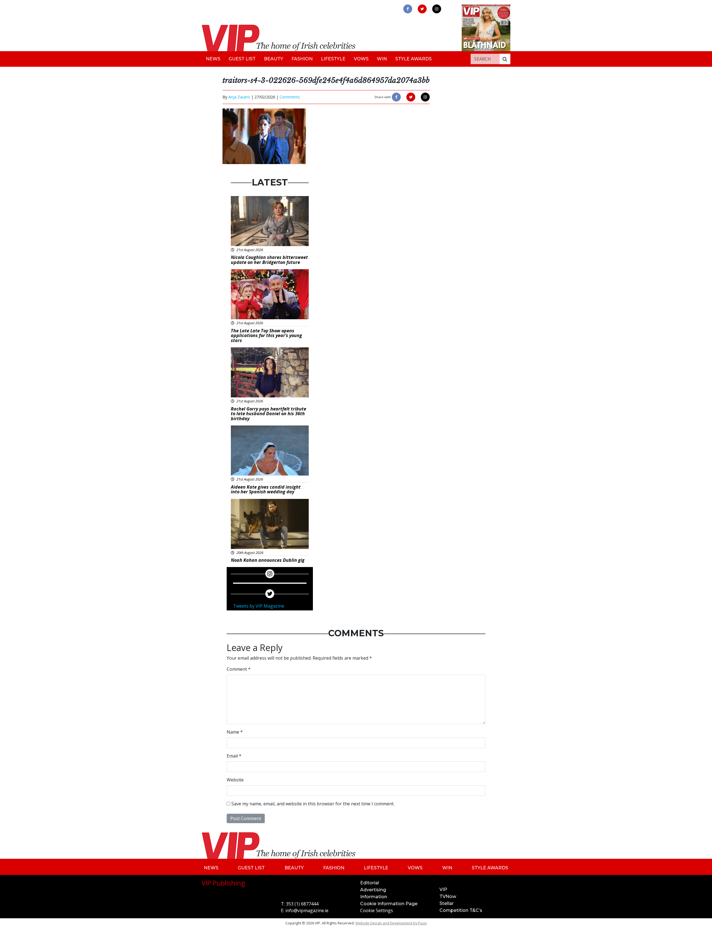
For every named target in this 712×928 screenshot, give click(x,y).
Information (373, 896)
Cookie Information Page (388, 903)
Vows (361, 58)
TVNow (447, 896)
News (213, 58)
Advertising (373, 889)
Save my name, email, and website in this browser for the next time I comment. (312, 804)
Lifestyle (333, 58)
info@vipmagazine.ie (306, 910)
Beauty (273, 58)
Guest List (242, 58)
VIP (443, 889)
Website (235, 780)
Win (382, 58)
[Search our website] (504, 59)
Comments (290, 97)
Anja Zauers (239, 97)
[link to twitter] (422, 8)
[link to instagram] (436, 8)
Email (234, 756)
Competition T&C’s (460, 910)
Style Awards (413, 58)
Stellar (446, 903)
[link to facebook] (407, 8)
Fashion (302, 58)
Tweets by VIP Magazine (258, 606)
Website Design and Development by (391, 922)
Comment (239, 669)
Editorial (369, 882)
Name (235, 732)
